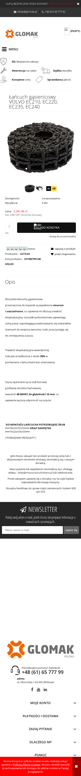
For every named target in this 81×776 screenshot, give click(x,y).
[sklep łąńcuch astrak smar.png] (40, 188)
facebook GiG (32, 690)
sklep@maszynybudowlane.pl (35, 472)
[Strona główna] (21, 34)
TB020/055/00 (17, 428)
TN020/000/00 (17, 431)
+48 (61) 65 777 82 (55, 11)
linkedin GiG (45, 690)
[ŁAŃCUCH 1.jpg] (29, 188)
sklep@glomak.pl (27, 11)
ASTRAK (25, 254)
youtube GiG (38, 690)
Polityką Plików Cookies (26, 764)
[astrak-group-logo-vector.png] (51, 189)
